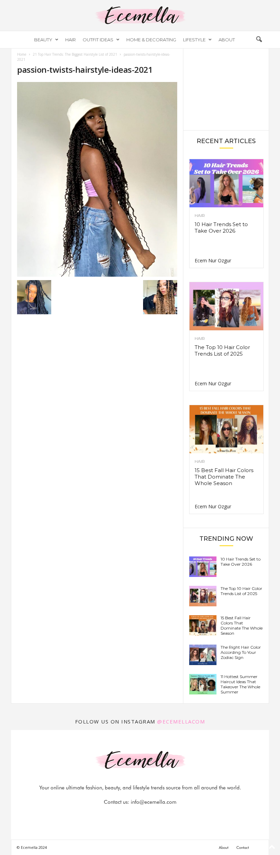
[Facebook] (117, 815)
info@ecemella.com (154, 802)
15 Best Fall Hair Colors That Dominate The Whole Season (224, 476)
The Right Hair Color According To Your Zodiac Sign (241, 652)
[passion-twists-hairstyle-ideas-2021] (97, 179)
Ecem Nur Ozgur (213, 260)
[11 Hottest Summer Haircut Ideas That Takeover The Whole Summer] (202, 684)
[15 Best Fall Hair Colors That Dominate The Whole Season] (226, 429)
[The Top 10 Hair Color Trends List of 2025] (226, 306)
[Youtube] (163, 815)
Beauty (43, 39)
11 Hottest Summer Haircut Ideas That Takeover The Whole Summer (240, 684)
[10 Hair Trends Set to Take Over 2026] (226, 183)
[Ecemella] (140, 15)
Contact (242, 847)
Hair (70, 39)
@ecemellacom (181, 721)
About (227, 39)
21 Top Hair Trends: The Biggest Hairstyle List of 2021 (75, 54)
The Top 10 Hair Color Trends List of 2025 (222, 350)
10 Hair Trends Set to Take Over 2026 (221, 227)
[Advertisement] (226, 89)
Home (21, 54)
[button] (258, 39)
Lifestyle (194, 39)
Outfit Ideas (98, 39)
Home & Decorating (151, 39)
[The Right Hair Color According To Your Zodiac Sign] (202, 655)
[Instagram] (133, 815)
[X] (148, 815)
